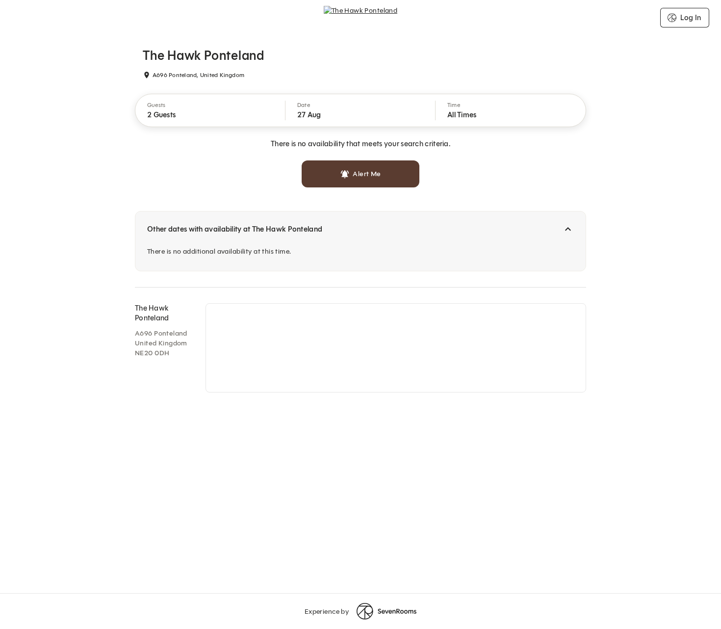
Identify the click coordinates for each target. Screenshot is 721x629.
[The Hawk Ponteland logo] (361, 17)
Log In (690, 17)
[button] (210, 110)
